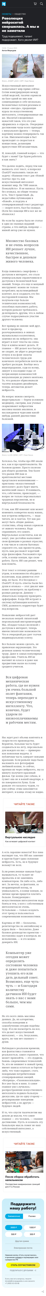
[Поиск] (41, 4)
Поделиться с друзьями (21, 1270)
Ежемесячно (14, 1216)
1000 (31, 1227)
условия (18, 1257)
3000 (12, 1227)
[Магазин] (35, 4)
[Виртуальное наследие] (24, 822)
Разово (32, 1216)
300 (31, 1234)
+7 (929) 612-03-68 (12, 1283)
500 (13, 1234)
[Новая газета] (4, 4)
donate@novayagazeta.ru (14, 1281)
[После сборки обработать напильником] (24, 1165)
